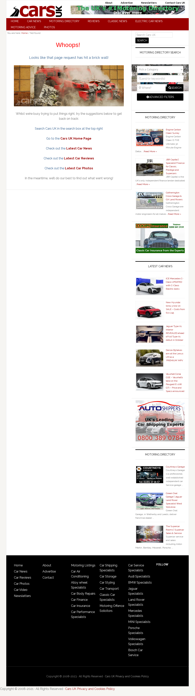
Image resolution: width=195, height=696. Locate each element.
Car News (20, 571)
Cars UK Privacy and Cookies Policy (127, 676)
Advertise (49, 571)
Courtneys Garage (175, 466)
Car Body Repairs (83, 593)
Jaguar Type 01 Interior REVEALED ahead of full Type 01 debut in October (175, 333)
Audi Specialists (139, 576)
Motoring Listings (83, 565)
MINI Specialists (139, 622)
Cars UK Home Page (75, 138)
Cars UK (35, 11)
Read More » (150, 151)
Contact (48, 577)
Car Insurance (80, 606)
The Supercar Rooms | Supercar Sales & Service (175, 530)
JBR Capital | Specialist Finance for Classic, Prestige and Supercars (175, 166)
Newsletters (22, 596)
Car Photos (22, 583)
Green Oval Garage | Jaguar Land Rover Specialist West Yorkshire (174, 500)
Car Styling (107, 582)
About (46, 565)
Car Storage (108, 576)
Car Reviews (22, 577)
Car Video (20, 590)
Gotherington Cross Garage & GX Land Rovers (174, 196)
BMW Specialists (140, 582)
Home (18, 565)
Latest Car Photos (79, 168)
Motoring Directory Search (160, 52)
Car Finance (79, 600)
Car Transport (109, 588)
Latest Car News (79, 148)
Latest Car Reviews (79, 158)
